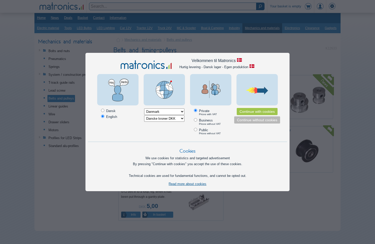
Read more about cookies (187, 184)
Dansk (110, 111)
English (111, 117)
